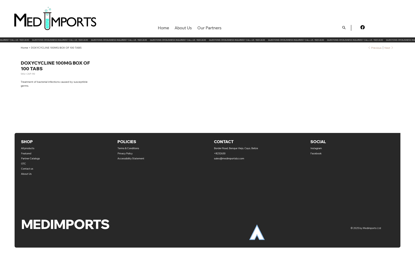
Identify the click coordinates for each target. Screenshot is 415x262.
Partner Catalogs (30, 158)
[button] (209, 28)
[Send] (344, 27)
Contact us (27, 168)
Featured (26, 153)
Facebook (316, 153)
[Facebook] (362, 27)
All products (27, 148)
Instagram (316, 148)
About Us (26, 173)
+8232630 (219, 153)
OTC (23, 163)
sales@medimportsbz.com (229, 158)
